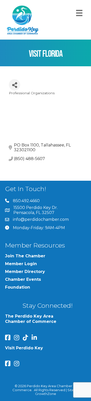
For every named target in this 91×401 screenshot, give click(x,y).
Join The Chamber (25, 256)
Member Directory (25, 271)
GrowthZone (45, 394)
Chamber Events (23, 279)
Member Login (21, 263)
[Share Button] (14, 84)
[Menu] (79, 13)
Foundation (17, 287)
